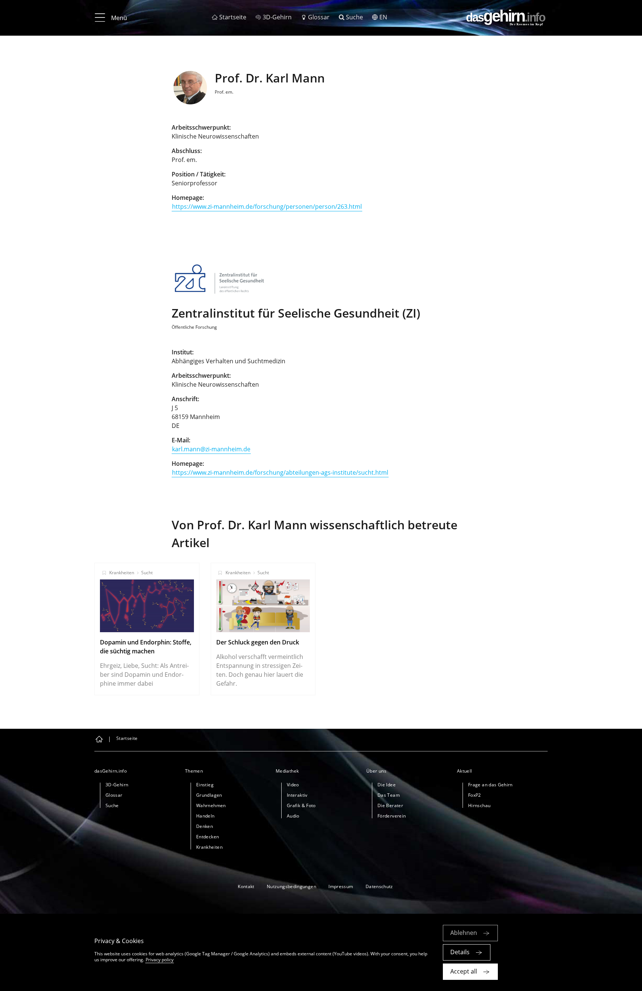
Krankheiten (121, 572)
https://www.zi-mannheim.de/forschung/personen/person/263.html (267, 206)
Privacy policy (160, 959)
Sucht (147, 572)
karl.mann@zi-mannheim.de (211, 449)
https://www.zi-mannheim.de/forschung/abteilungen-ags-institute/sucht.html (280, 472)
